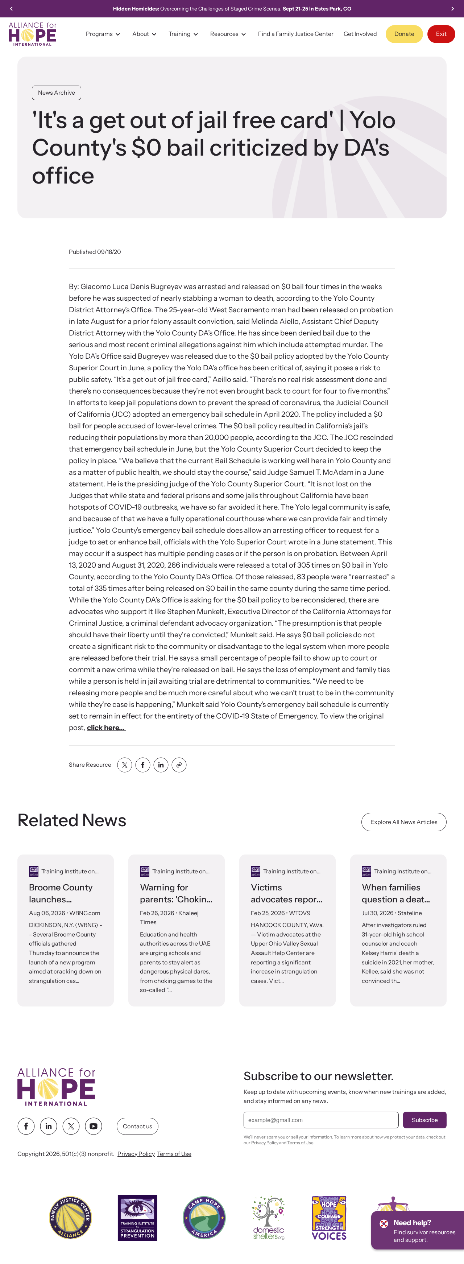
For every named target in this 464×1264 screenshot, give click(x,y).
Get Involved (360, 33)
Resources (224, 33)
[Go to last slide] (11, 8)
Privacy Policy (136, 1154)
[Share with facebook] (142, 765)
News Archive (56, 92)
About (140, 33)
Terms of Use (174, 1154)
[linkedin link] (48, 1126)
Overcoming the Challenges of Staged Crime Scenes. (232, 8)
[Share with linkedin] (161, 765)
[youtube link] (93, 1126)
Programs (99, 33)
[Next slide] (452, 8)
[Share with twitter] (124, 765)
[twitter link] (71, 1126)
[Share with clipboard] (179, 765)
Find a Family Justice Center (296, 33)
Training (180, 33)
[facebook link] (26, 1126)
